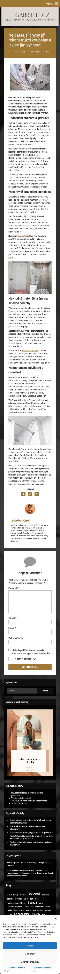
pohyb (9, 914)
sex (43, 914)
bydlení (9, 895)
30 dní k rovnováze (19, 803)
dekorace (45, 895)
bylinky (15, 895)
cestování (23, 895)
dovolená (18, 899)
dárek (26, 899)
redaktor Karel (35, 52)
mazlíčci (21, 910)
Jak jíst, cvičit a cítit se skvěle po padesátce (29, 801)
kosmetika (39, 906)
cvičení (34, 894)
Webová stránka (15, 638)
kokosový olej (29, 907)
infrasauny (25, 873)
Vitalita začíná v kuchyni (21, 798)
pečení (40, 910)
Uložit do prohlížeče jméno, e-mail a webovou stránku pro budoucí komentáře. (31, 652)
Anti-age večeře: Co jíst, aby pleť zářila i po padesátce (31, 833)
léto (15, 910)
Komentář (13, 588)
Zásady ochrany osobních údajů (14, 969)
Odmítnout (30, 953)
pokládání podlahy (29, 350)
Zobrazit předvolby (30, 962)
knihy (41, 903)
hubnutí (32, 902)
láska (9, 910)
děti (31, 898)
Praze (23, 863)
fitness (37, 899)
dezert (10, 899)
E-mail (12, 628)
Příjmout (30, 945)
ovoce (28, 910)
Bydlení (46, 52)
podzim (48, 910)
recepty (36, 914)
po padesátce (22, 914)
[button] (55, 918)
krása (48, 907)
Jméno (12, 618)
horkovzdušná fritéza (16, 903)
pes (34, 910)
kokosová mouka (15, 906)
